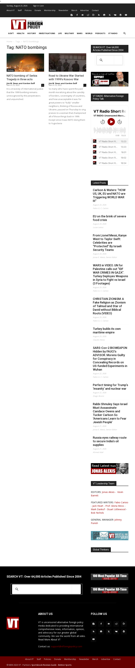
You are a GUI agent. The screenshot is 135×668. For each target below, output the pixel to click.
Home (9, 41)
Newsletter (63, 10)
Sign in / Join (38, 5)
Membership (49, 10)
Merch (74, 10)
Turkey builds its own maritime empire (107, 330)
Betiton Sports (64, 665)
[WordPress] (120, 15)
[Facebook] (77, 15)
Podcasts (100, 33)
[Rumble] (93, 15)
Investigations (47, 33)
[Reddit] (87, 15)
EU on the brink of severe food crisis (109, 218)
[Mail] (82, 15)
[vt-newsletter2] (109, 539)
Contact (95, 10)
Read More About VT (49, 639)
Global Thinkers (101, 549)
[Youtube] (125, 15)
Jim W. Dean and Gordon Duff (21, 83)
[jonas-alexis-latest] (109, 473)
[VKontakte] (115, 15)
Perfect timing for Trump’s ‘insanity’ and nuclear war (110, 386)
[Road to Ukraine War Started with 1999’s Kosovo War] (67, 62)
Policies (28, 10)
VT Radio (112, 33)
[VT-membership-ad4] (109, 85)
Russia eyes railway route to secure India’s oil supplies (110, 441)
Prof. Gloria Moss (114, 505)
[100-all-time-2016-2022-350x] (109, 592)
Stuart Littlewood (116, 509)
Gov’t (11, 33)
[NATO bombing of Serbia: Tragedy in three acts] (25, 62)
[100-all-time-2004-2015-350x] (109, 579)
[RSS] (98, 15)
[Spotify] (104, 15)
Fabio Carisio (121, 502)
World (88, 33)
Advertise (84, 10)
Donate (38, 10)
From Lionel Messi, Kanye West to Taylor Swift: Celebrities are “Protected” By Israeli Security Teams (110, 243)
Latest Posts (99, 183)
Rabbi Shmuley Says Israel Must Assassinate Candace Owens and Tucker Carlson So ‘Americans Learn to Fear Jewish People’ (110, 413)
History (31, 33)
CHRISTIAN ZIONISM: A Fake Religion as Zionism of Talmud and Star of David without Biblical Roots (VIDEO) (109, 306)
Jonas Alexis (108, 492)
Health (20, 33)
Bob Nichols (97, 512)
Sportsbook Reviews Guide (43, 665)
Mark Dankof (98, 509)
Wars (79, 33)
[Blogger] (71, 15)
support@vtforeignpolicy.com (66, 646)
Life (60, 33)
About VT (11, 10)
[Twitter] (109, 15)
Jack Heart (97, 505)
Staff (20, 10)
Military (69, 33)
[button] (124, 33)
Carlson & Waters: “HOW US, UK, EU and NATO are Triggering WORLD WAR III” (109, 195)
